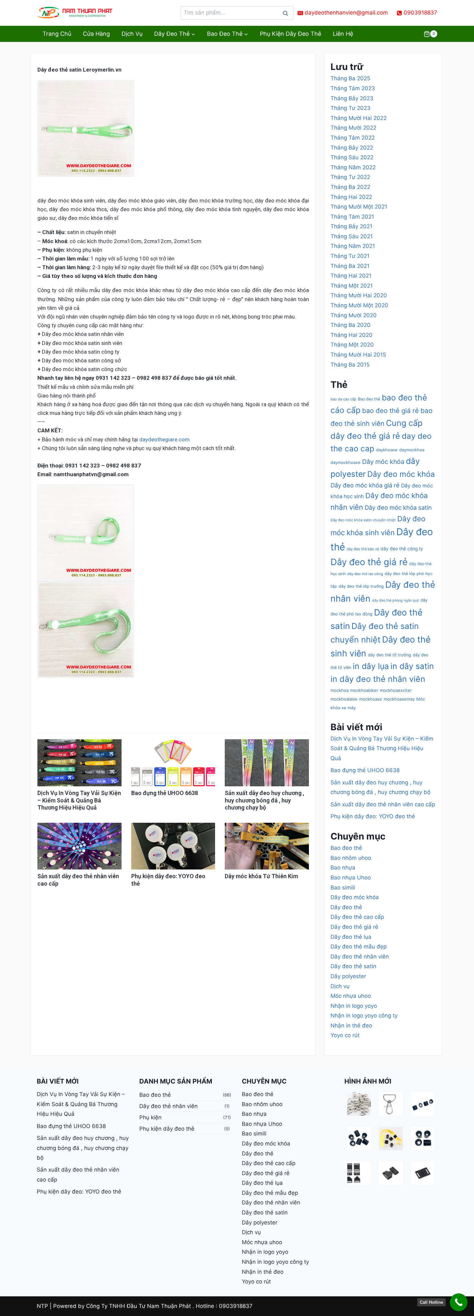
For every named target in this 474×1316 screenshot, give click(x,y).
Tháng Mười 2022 (353, 127)
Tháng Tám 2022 (353, 137)
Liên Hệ (343, 33)
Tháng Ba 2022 (350, 187)
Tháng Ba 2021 (350, 266)
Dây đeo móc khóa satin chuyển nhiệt (363, 520)
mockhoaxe (370, 699)
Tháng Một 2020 (352, 344)
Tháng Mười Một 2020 (359, 305)
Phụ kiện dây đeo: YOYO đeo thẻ (373, 816)
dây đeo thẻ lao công (365, 574)
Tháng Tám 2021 (352, 216)
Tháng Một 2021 (352, 285)
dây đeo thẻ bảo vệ (363, 549)
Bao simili (343, 887)
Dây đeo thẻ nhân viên (360, 956)
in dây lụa (371, 666)
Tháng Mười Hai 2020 (359, 295)
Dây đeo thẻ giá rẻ (369, 561)
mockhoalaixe (344, 699)
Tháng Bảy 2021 (351, 226)
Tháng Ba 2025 (350, 78)
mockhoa (340, 690)
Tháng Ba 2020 (350, 325)
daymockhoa (411, 449)
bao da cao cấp (343, 399)
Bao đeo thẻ (369, 399)
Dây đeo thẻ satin (353, 966)
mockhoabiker (364, 690)
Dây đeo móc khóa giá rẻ (365, 485)
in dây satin (412, 666)
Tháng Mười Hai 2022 (359, 118)
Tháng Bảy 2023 (352, 98)
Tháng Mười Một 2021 (359, 206)
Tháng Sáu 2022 (352, 157)
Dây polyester (348, 976)
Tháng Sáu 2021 (352, 236)
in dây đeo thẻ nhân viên (378, 679)
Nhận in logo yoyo (354, 1006)
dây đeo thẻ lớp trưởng (361, 586)
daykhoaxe (387, 449)
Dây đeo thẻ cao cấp (357, 917)
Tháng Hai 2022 (351, 197)
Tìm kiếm (287, 15)
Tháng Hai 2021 (351, 275)
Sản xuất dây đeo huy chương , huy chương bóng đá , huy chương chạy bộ (264, 800)
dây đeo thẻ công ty (401, 548)
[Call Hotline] (459, 1302)
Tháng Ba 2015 (350, 364)
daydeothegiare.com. (165, 439)
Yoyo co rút (345, 1035)
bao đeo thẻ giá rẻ (390, 411)
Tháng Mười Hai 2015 (358, 354)
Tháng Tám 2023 (353, 88)
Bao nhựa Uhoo (351, 877)
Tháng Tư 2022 (350, 177)
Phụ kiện (150, 1117)
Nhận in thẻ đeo (351, 1025)
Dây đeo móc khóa (401, 474)
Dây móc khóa (383, 462)
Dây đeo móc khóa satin (398, 507)
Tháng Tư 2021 (350, 256)
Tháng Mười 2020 (354, 315)
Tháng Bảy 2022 (352, 147)
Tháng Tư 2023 (350, 108)
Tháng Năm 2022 (353, 167)
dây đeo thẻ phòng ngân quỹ (395, 600)
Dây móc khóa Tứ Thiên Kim (261, 876)
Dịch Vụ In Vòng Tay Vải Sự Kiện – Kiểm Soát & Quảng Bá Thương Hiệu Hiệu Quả (79, 800)
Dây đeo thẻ (346, 907)
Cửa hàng (96, 33)
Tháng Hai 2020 (351, 335)
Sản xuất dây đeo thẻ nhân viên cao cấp (383, 804)
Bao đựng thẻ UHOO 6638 (164, 793)
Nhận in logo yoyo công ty (364, 1015)
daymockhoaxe (345, 462)
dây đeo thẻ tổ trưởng (389, 655)
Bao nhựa (343, 867)
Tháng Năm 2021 (353, 246)
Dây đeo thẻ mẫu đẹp (359, 946)
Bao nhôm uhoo (351, 858)
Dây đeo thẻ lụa (351, 937)
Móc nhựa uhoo (351, 996)
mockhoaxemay (399, 699)
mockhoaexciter (396, 690)
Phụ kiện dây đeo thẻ (290, 33)
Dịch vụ (132, 33)
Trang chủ (57, 33)
